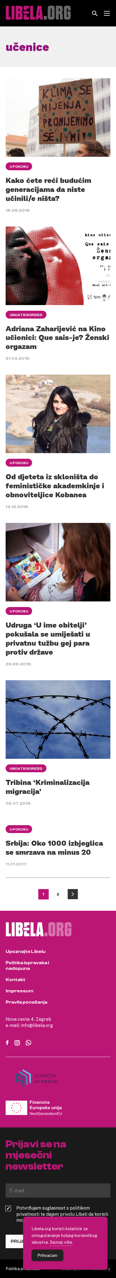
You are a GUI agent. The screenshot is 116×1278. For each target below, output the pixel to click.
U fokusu (19, 167)
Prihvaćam (47, 1255)
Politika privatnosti (23, 1268)
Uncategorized (26, 315)
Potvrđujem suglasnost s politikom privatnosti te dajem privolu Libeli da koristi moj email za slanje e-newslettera (62, 1214)
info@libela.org (37, 1025)
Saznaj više (61, 1242)
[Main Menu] (107, 13)
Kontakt (15, 979)
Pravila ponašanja (26, 1002)
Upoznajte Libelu (26, 951)
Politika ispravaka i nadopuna (27, 965)
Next (73, 894)
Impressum (19, 990)
